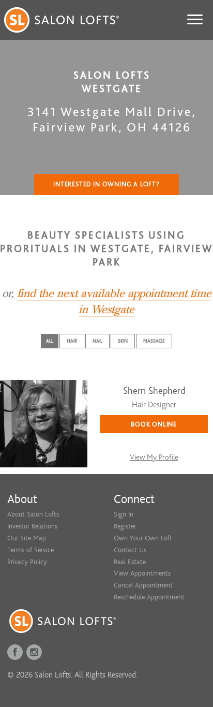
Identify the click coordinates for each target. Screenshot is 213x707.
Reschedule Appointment (149, 597)
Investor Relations (32, 526)
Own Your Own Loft (143, 538)
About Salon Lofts (33, 514)
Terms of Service (30, 550)
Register (125, 526)
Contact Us (130, 550)
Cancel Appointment (143, 585)
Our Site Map (26, 538)
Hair (72, 341)
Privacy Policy (27, 562)
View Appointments (142, 573)
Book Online (154, 424)
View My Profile (154, 457)
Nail (97, 341)
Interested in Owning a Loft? (106, 184)
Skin (123, 341)
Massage (154, 341)
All (49, 341)
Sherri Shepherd (154, 391)
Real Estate (130, 562)
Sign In (123, 514)
